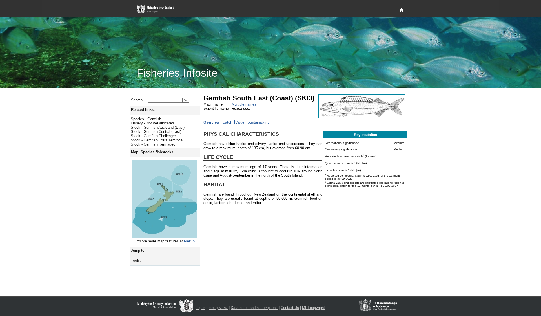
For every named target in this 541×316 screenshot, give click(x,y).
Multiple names (244, 104)
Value (239, 122)
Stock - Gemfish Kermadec (153, 144)
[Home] (401, 10)
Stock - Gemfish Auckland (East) (158, 127)
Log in (200, 308)
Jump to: (138, 250)
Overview (211, 122)
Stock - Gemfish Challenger (153, 136)
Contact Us (290, 308)
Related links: (143, 109)
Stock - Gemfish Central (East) (156, 132)
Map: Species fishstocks (152, 152)
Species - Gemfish (146, 119)
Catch (227, 122)
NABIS (189, 241)
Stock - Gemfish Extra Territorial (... (160, 140)
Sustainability (258, 122)
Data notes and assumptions (254, 308)
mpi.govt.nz (218, 308)
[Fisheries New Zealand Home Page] (158, 9)
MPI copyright (313, 308)
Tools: (136, 260)
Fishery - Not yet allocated (152, 123)
